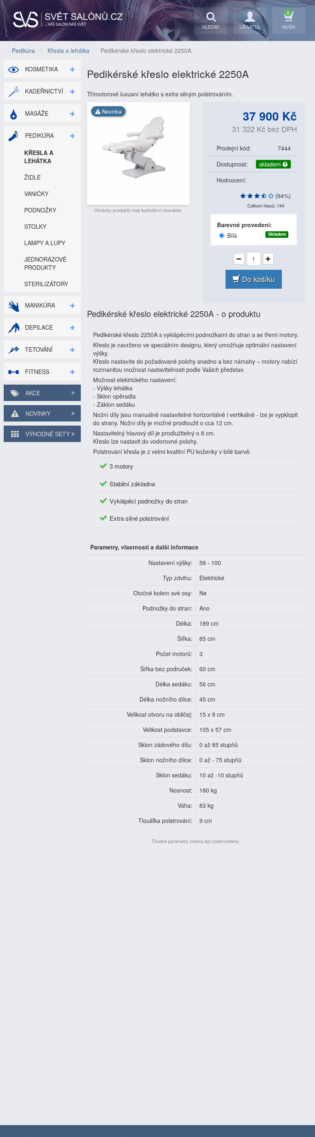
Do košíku (257, 278)
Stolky (35, 226)
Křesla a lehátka (38, 156)
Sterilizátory (46, 284)
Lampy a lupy (44, 243)
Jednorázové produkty (45, 263)
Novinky (37, 413)
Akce (32, 393)
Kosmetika (40, 69)
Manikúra (39, 305)
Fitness (36, 371)
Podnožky (40, 210)
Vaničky (36, 193)
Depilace (38, 327)
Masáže (35, 113)
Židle (32, 177)
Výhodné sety (47, 434)
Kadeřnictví (43, 91)
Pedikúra (38, 135)
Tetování (37, 349)
